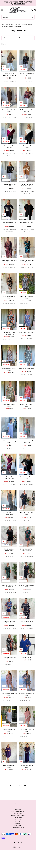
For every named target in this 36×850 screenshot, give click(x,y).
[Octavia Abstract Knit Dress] (9, 644)
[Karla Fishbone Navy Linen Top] (27, 608)
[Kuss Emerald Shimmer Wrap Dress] (9, 572)
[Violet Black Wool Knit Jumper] (27, 209)
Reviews (18, 823)
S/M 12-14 (6, 267)
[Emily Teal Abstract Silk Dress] (27, 247)
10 (3, 117)
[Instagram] (18, 842)
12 (20, 81)
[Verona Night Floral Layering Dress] (9, 319)
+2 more (31, 81)
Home (3, 24)
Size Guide (18, 821)
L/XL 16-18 (12, 267)
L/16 (28, 520)
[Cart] (35, 10)
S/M (22, 338)
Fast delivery (18, 813)
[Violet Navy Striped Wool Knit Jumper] (9, 209)
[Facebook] (14, 842)
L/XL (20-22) (26, 193)
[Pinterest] (21, 842)
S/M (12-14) (5, 81)
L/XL (28, 338)
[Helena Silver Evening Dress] (9, 716)
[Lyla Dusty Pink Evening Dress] (27, 716)
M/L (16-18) (13, 81)
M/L (25, 338)
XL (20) (9, 155)
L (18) (14, 153)
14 (7, 117)
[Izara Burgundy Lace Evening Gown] (9, 464)
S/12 (25, 520)
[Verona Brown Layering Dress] (9, 355)
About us (18, 809)
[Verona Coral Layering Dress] (27, 391)
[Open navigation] (3, 9)
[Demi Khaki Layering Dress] (9, 391)
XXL (31, 338)
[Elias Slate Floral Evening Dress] (27, 680)
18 (24, 81)
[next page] (22, 791)
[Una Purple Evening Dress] (9, 752)
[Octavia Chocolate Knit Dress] (9, 97)
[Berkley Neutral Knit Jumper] (27, 133)
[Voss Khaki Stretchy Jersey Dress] (9, 500)
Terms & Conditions (18, 827)
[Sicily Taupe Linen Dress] (27, 355)
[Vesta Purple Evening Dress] (27, 752)
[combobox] (18, 17)
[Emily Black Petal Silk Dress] (9, 283)
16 (22, 81)
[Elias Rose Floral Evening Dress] (9, 680)
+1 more (30, 304)
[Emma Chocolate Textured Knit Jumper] (9, 60)
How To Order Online (18, 811)
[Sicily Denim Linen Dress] (27, 319)
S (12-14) (5, 153)
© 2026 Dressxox (18, 847)
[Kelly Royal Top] (27, 644)
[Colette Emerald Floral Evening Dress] (27, 536)
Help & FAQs (18, 817)
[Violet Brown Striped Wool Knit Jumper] (27, 171)
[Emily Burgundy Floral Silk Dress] (9, 247)
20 (27, 81)
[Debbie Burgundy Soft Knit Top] (27, 97)
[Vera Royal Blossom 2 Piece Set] (9, 608)
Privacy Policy (18, 825)
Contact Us (17, 819)
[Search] (32, 17)
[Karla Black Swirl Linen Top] (27, 464)
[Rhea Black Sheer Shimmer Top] (9, 536)
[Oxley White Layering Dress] (9, 427)
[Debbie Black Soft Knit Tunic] (9, 171)
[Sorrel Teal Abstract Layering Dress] (27, 427)
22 (12, 664)
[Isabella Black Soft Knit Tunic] (27, 60)
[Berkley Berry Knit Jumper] (9, 133)
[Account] (32, 10)
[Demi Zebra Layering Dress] (27, 283)
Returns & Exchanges (18, 815)
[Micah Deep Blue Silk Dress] (27, 500)
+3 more (13, 117)
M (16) (10, 153)
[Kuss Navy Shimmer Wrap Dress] (27, 572)
